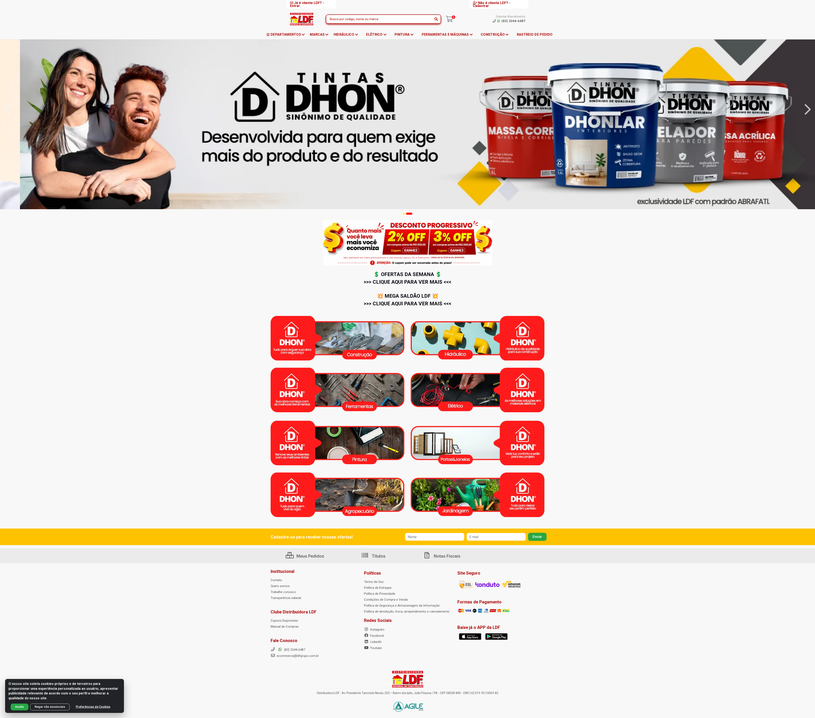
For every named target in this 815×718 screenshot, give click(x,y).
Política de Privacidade (379, 594)
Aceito (19, 706)
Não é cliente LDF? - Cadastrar (491, 4)
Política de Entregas (378, 588)
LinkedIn (375, 642)
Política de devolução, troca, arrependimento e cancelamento (407, 611)
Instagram (376, 629)
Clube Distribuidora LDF (293, 611)
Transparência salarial (286, 598)
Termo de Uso (374, 582)
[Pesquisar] (436, 19)
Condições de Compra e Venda (386, 600)
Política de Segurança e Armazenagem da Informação (402, 605)
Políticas (372, 573)
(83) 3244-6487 (294, 650)
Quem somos (280, 586)
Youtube (375, 648)
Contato (276, 580)
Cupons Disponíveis (284, 621)
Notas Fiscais (446, 556)
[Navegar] (7, 109)
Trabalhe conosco (283, 592)
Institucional (282, 571)
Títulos (378, 556)
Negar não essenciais (50, 706)
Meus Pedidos (309, 556)
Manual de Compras (285, 626)
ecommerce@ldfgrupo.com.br (297, 656)
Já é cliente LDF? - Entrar (307, 4)
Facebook (376, 636)
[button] (404, 214)
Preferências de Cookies (93, 706)
